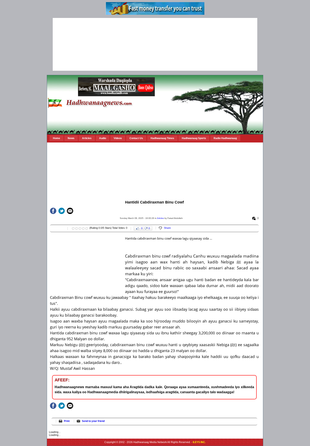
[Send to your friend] (70, 211)
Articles (160, 218)
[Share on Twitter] (61, 211)
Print (67, 421)
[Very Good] (83, 228)
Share (167, 227)
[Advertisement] (155, 44)
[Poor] (73, 228)
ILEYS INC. (199, 442)
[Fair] (76, 228)
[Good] (80, 228)
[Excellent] (86, 228)
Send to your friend (93, 421)
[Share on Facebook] (53, 211)
